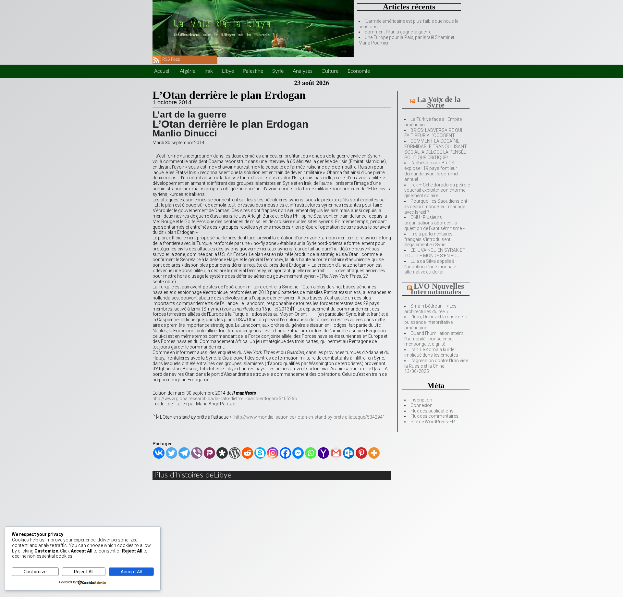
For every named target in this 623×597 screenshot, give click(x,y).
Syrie (278, 71)
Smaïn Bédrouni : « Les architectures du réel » (430, 308)
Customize (35, 571)
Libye (228, 71)
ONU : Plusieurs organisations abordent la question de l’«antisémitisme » (434, 223)
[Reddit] (247, 453)
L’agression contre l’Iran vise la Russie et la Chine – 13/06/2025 (436, 366)
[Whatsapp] (310, 453)
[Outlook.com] (348, 453)
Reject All (83, 571)
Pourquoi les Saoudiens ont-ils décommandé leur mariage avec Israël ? (436, 206)
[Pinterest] (361, 453)
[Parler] (209, 453)
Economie (359, 71)
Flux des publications (432, 410)
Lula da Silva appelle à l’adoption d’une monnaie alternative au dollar (430, 267)
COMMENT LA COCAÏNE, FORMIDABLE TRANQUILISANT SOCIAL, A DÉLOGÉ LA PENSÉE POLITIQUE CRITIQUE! (435, 149)
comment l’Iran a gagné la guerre (398, 31)
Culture (330, 71)
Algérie (187, 71)
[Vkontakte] (159, 453)
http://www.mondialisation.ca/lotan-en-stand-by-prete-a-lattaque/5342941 (309, 417)
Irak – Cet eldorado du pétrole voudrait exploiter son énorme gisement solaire (437, 190)
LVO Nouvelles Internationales (437, 289)
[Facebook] (285, 453)
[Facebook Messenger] (298, 453)
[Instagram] (272, 453)
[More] (374, 453)
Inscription (421, 399)
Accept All (131, 571)
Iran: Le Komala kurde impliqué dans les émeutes (431, 352)
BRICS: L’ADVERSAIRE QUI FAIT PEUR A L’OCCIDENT (433, 133)
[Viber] (196, 453)
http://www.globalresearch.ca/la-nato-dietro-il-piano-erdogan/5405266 (225, 398)
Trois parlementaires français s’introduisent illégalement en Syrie (428, 239)
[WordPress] (234, 453)
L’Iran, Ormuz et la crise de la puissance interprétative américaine (435, 322)
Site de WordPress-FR (432, 421)
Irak (208, 71)
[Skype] (260, 453)
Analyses (302, 71)
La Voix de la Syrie (439, 102)
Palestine (253, 71)
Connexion (421, 405)
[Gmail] (336, 453)
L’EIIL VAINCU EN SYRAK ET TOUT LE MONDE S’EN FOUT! (434, 253)
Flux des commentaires (434, 416)
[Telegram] (184, 453)
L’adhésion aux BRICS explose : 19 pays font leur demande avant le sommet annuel (431, 171)
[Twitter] (171, 453)
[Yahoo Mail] (323, 453)
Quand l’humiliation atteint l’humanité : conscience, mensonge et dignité (433, 339)
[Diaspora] (222, 453)
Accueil (162, 71)
